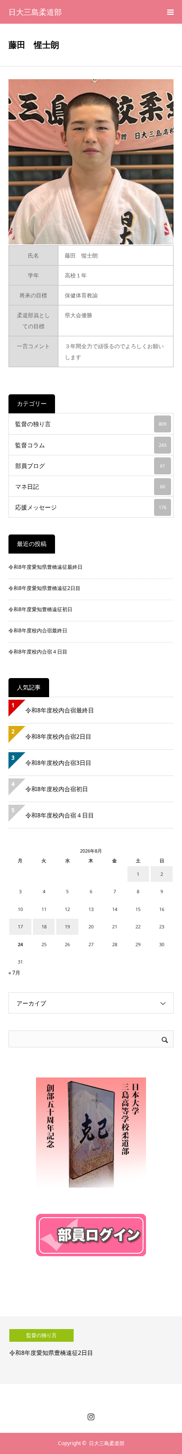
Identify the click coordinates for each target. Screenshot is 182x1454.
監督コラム (90, 445)
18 (44, 926)
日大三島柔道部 (35, 12)
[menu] (170, 12)
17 (20, 926)
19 (67, 926)
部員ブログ (90, 466)
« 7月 (14, 972)
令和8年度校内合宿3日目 (58, 763)
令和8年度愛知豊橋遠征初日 (40, 609)
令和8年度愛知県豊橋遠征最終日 (45, 567)
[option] (91, 1350)
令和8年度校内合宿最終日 (37, 630)
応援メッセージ (90, 507)
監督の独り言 (90, 424)
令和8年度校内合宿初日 (59, 789)
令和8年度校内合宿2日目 (58, 736)
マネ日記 (90, 486)
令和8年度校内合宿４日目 (37, 651)
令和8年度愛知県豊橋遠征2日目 (44, 588)
